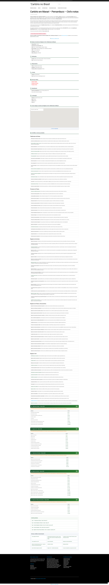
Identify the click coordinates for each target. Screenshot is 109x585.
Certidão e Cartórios (50, 544)
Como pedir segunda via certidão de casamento (53, 566)
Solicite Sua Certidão (66, 567)
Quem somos (32, 565)
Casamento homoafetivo (34, 374)
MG (53, 0)
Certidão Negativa (65, 564)
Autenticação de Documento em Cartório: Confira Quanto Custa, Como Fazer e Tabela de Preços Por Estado (54, 537)
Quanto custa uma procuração (51, 558)
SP (70, 0)
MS (54, 0)
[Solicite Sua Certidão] (54, 38)
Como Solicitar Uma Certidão (67, 566)
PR (61, 0)
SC (68, 0)
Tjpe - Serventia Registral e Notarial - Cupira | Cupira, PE (40, 522)
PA (57, 0)
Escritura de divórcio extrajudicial (35, 168)
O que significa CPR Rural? (35, 536)
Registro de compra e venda (34, 293)
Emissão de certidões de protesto (35, 191)
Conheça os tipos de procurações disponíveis (53, 564)
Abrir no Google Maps (55, 128)
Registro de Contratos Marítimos (67, 541)
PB (58, 0)
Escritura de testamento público (35, 151)
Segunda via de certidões (34, 386)
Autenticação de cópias (34, 176)
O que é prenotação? (50, 541)
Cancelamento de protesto (34, 226)
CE (47, 0)
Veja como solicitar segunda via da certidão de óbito (54, 565)
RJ (62, 0)
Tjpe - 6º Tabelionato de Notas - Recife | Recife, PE (39, 520)
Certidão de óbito (33, 360)
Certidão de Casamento (66, 559)
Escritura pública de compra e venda (36, 143)
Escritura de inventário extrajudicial (36, 173)
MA (52, 0)
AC (41, 0)
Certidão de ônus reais (34, 275)
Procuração (65, 565)
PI (60, 0)
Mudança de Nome (65, 544)
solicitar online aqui (64, 35)
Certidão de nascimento (34, 365)
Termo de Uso (32, 566)
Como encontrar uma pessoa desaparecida (52, 559)
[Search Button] (78, 4)
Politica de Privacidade (33, 567)
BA (46, 0)
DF (48, 0)
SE (69, 0)
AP (45, 0)
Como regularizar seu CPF (35, 541)
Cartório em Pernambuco (34, 14)
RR (67, 0)
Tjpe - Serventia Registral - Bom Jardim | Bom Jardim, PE (40, 527)
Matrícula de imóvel (33, 262)
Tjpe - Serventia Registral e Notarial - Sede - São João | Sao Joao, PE (42, 525)
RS (66, 0)
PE (59, 0)
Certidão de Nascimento (66, 558)
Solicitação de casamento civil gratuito (36, 372)
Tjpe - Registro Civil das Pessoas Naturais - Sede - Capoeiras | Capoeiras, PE (43, 529)
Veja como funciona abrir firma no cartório (52, 567)
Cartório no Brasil (39, 0)
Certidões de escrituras (34, 153)
